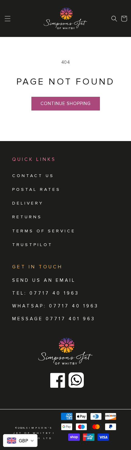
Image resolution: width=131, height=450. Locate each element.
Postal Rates (36, 189)
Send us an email (44, 280)
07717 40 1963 (74, 306)
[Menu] (7, 18)
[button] (114, 18)
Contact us (33, 175)
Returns (27, 217)
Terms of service (44, 231)
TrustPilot (32, 244)
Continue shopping (66, 103)
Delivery (28, 203)
